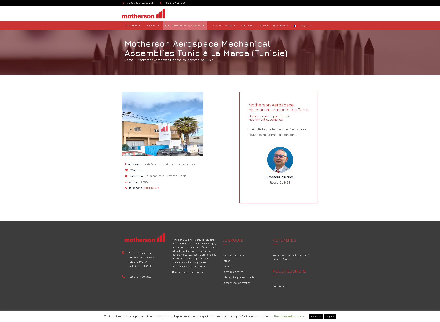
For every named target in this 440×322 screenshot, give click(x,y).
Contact (263, 25)
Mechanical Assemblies (265, 119)
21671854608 (151, 187)
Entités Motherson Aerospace (183, 25)
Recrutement (281, 25)
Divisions (151, 25)
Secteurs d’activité (221, 25)
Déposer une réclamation (236, 282)
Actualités (247, 25)
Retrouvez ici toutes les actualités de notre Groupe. (291, 257)
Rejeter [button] (330, 316)
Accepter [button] (316, 316)
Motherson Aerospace (235, 255)
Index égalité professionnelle (238, 277)
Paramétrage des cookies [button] (289, 316)
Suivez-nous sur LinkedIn (188, 272)
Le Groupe (131, 25)
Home (129, 60)
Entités (226, 260)
